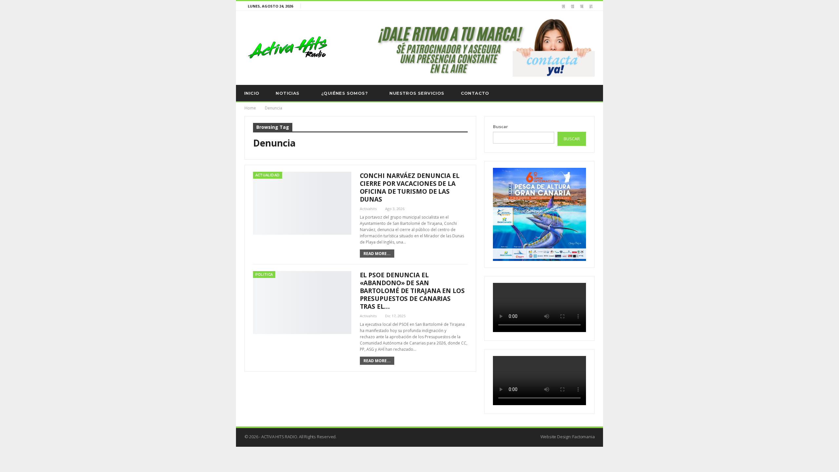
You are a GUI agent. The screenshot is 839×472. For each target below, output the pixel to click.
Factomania (583, 437)
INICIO (251, 93)
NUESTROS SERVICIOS (416, 93)
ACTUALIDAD (267, 175)
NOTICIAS (287, 93)
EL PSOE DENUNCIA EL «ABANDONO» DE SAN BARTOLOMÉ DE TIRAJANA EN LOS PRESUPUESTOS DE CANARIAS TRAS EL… (412, 291)
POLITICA (264, 274)
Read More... (377, 253)
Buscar (500, 126)
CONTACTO (475, 93)
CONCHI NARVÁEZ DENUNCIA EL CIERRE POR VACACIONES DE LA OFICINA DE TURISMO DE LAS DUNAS (409, 187)
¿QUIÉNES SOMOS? (344, 93)
